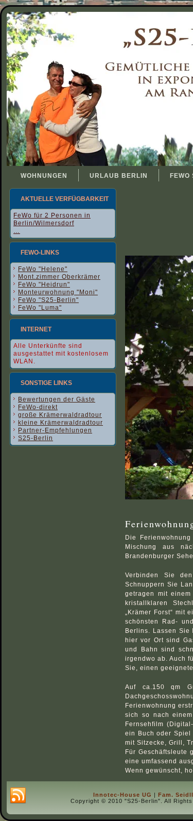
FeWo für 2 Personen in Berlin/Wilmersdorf (52, 219)
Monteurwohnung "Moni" (58, 292)
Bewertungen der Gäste (56, 399)
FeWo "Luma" (40, 307)
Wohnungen (44, 175)
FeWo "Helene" (42, 269)
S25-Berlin (35, 438)
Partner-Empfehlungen (55, 430)
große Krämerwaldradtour (60, 414)
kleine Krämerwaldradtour (60, 422)
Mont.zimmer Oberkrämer (59, 276)
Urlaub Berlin (119, 175)
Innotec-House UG (122, 795)
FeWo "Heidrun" (44, 284)
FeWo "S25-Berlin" (48, 300)
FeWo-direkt (38, 407)
